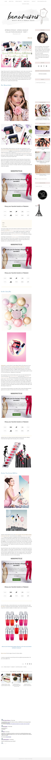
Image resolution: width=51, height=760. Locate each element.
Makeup (13, 666)
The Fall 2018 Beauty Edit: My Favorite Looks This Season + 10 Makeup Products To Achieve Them (42, 118)
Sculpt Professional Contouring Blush (17, 234)
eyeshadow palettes (4, 151)
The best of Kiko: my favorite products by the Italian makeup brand (43, 148)
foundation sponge (15, 236)
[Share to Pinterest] (29, 664)
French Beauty (7, 666)
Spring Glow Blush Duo (14, 376)
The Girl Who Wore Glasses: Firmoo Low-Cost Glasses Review (43, 136)
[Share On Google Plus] (31, 664)
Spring (25, 666)
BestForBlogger (30, 758)
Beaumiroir (23, 758)
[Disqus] (16, 703)
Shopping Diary (19, 666)
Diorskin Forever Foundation (14, 230)
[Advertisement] (41, 92)
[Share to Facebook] (25, 664)
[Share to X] (27, 664)
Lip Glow (24, 155)
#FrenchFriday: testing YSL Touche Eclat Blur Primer (43, 175)
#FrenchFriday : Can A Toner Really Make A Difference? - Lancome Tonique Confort (43, 161)
